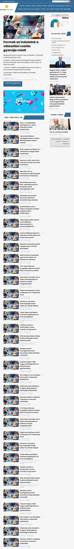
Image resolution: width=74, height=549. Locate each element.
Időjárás (38, 6)
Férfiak (52, 9)
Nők (64, 6)
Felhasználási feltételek (56, 139)
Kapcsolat (58, 141)
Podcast (57, 9)
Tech (47, 9)
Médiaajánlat (66, 143)
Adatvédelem (66, 139)
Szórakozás (51, 6)
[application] (23, 101)
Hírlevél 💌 (67, 9)
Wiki (62, 9)
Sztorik (25, 9)
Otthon (43, 9)
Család (68, 6)
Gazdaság (58, 6)
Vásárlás (28, 6)
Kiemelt (22, 6)
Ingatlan (37, 9)
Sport (29, 9)
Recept (20, 9)
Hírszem (44, 6)
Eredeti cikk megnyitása (12, 83)
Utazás (33, 6)
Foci (33, 9)
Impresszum (65, 141)
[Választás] (7, 7)
